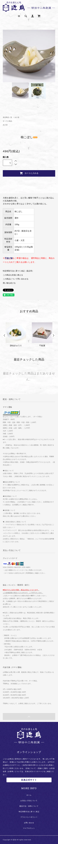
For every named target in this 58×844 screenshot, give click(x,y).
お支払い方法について (28, 800)
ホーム (29, 795)
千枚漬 (42, 345)
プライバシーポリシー (28, 817)
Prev (4, 335)
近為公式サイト (29, 780)
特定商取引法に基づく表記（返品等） (18, 271)
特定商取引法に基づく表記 (29, 811)
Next (53, 335)
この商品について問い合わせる (15, 279)
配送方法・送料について (29, 806)
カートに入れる (31, 173)
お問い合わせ (29, 823)
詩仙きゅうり (16, 345)
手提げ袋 (9, 258)
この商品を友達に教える (13, 275)
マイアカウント (29, 828)
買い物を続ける (9, 283)
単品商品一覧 (7, 117)
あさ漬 (16, 117)
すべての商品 (7, 121)
